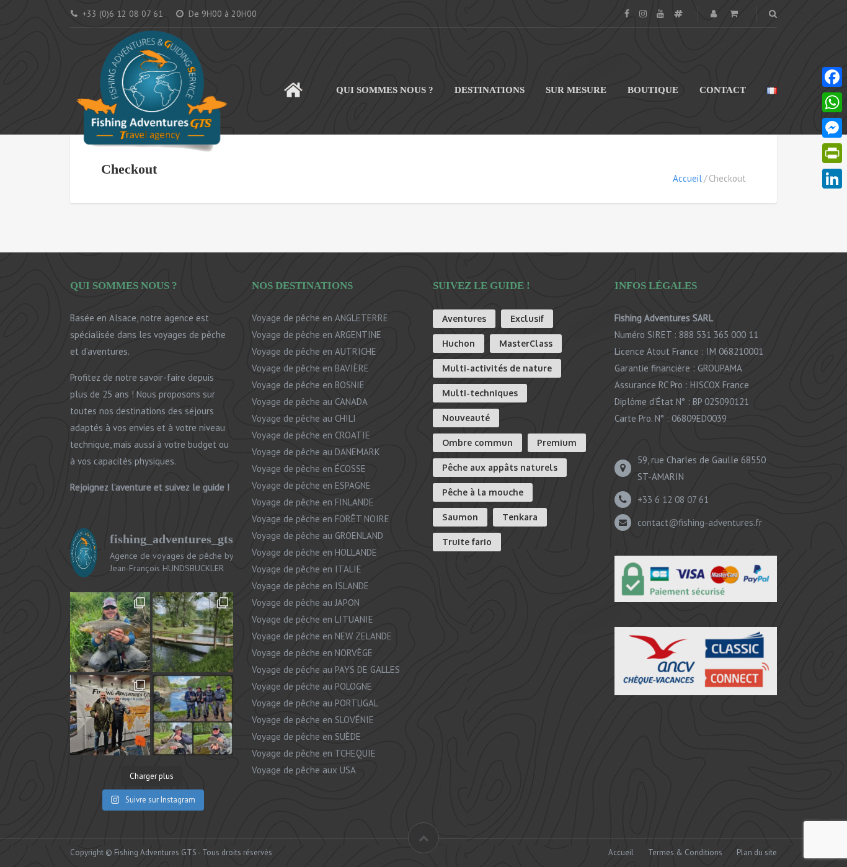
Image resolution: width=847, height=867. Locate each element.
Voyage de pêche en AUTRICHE (314, 351)
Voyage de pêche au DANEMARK (316, 452)
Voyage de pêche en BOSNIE (308, 385)
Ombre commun (477, 442)
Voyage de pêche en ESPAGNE (311, 485)
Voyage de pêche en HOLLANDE (314, 552)
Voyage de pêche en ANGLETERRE (320, 318)
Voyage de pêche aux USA (304, 770)
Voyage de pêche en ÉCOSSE (309, 468)
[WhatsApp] (832, 102)
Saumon (460, 517)
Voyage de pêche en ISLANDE (310, 586)
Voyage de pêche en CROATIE (311, 435)
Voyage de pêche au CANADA (310, 401)
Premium (557, 442)
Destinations (490, 90)
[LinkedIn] (832, 179)
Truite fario (467, 541)
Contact (722, 90)
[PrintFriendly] (832, 153)
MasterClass (525, 343)
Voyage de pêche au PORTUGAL (315, 703)
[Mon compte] (715, 13)
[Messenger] (832, 128)
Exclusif (527, 318)
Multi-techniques (480, 393)
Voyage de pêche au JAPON (306, 602)
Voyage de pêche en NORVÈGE (312, 653)
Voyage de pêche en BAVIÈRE (310, 368)
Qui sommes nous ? (384, 90)
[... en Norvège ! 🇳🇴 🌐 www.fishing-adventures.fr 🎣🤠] (193, 715)
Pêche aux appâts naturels (499, 467)
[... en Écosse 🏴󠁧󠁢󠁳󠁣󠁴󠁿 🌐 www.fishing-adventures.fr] (110, 632)
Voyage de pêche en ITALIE (306, 569)
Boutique (652, 90)
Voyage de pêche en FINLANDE (313, 502)
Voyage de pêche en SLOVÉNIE (313, 720)
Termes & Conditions (685, 852)
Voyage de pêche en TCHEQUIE (314, 753)
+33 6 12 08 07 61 (673, 499)
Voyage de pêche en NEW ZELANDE (322, 636)
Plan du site (757, 852)
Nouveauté (466, 417)
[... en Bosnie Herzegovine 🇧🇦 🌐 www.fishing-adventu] (193, 632)
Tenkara (520, 517)
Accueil (293, 83)
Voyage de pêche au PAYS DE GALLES (326, 669)
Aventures (464, 318)
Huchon (458, 343)
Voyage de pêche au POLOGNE (312, 686)
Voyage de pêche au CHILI (304, 418)
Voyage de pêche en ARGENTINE (316, 334)
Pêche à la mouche (482, 492)
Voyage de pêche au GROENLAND (317, 535)
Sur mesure (576, 90)
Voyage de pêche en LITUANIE (312, 619)
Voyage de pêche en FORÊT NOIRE (320, 519)
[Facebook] (832, 77)
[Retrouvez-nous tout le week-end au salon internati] (110, 715)
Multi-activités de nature (497, 368)
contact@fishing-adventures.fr (699, 522)
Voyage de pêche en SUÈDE (306, 736)
